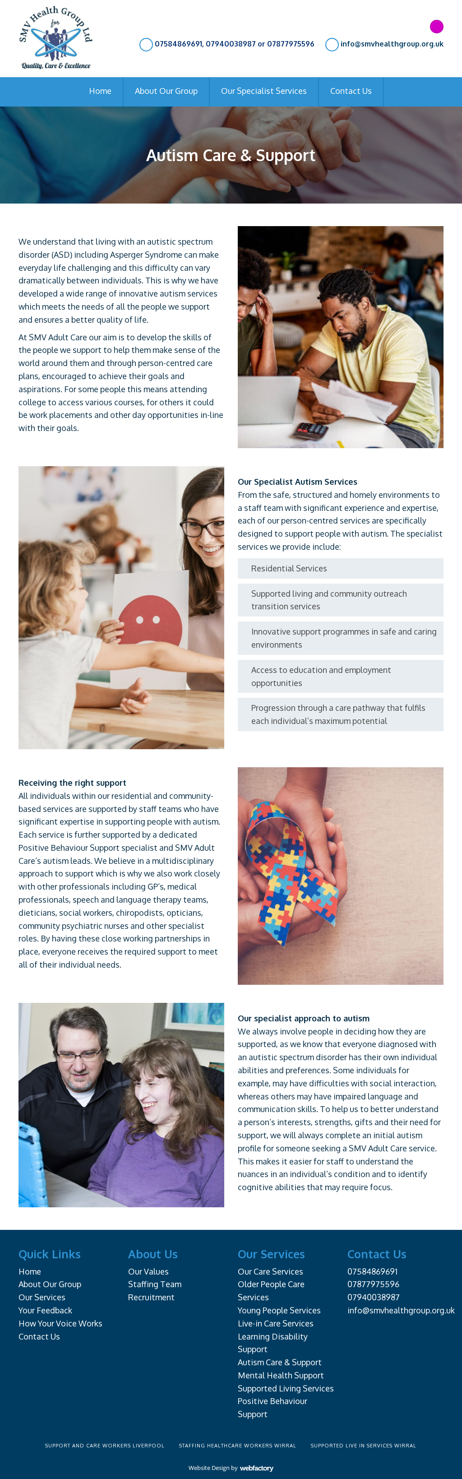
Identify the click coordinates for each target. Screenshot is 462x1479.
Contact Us (351, 91)
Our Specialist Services (264, 91)
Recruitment (151, 1297)
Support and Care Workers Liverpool (105, 1445)
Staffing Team (154, 1284)
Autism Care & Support (280, 1362)
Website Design (209, 1468)
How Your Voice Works (60, 1323)
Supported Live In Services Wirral (363, 1445)
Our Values (148, 1271)
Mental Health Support (281, 1375)
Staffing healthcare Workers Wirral (237, 1445)
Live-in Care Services (276, 1323)
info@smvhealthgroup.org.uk (392, 43)
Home (100, 91)
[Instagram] (437, 26)
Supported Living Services (286, 1388)
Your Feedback (45, 1310)
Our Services (41, 1297)
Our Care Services (270, 1271)
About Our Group (166, 91)
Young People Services (279, 1310)
